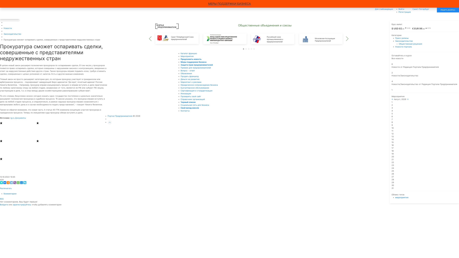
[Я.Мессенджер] (1, 182)
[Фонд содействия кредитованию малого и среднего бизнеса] (225, 38)
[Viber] (14, 182)
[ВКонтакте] (4, 182)
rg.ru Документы (18, 118)
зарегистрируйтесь (22, 204)
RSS (2, 199)
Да (221, 129)
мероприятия (401, 197)
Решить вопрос (448, 10)
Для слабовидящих (384, 9)
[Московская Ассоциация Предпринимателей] (320, 38)
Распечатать (6, 188)
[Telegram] (11, 182)
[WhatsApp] (18, 182)
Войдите (4, 204)
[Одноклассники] (8, 182)
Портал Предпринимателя (120, 116)
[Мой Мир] (21, 182)
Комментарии (10, 193)
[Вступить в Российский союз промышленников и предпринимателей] (273, 38)
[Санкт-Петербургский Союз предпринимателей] (177, 38)
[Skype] (24, 182)
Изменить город (238, 129)
